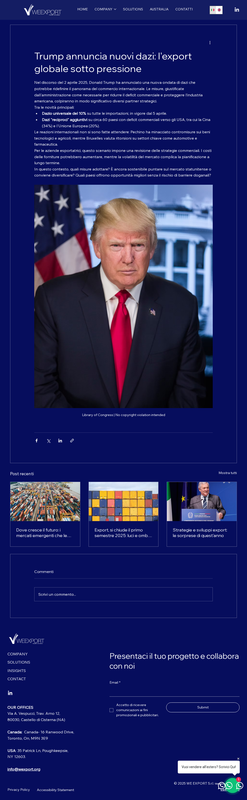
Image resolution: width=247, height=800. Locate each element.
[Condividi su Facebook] (36, 440)
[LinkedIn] (237, 10)
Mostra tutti (228, 473)
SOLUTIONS (18, 662)
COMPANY (17, 653)
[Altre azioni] (210, 42)
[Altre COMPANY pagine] (115, 9)
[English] (219, 10)
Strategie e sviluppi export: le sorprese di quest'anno (200, 532)
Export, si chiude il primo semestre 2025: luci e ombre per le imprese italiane (123, 532)
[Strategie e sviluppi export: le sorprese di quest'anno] (202, 501)
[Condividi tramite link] (72, 440)
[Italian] (213, 10)
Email (115, 682)
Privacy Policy (18, 789)
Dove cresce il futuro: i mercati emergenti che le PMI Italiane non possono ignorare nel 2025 (42, 532)
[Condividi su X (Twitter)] (48, 440)
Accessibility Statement (55, 790)
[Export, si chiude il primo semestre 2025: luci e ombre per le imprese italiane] (123, 501)
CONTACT (16, 678)
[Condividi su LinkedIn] (60, 440)
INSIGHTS (16, 670)
